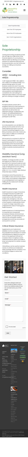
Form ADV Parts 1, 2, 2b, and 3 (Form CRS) (11, 435)
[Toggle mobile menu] (25, 10)
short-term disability (11, 170)
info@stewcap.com (18, 1)
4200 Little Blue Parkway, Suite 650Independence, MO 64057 (6, 361)
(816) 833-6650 (8, 1)
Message (8, 305)
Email (7, 299)
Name (7, 293)
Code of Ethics (9, 436)
